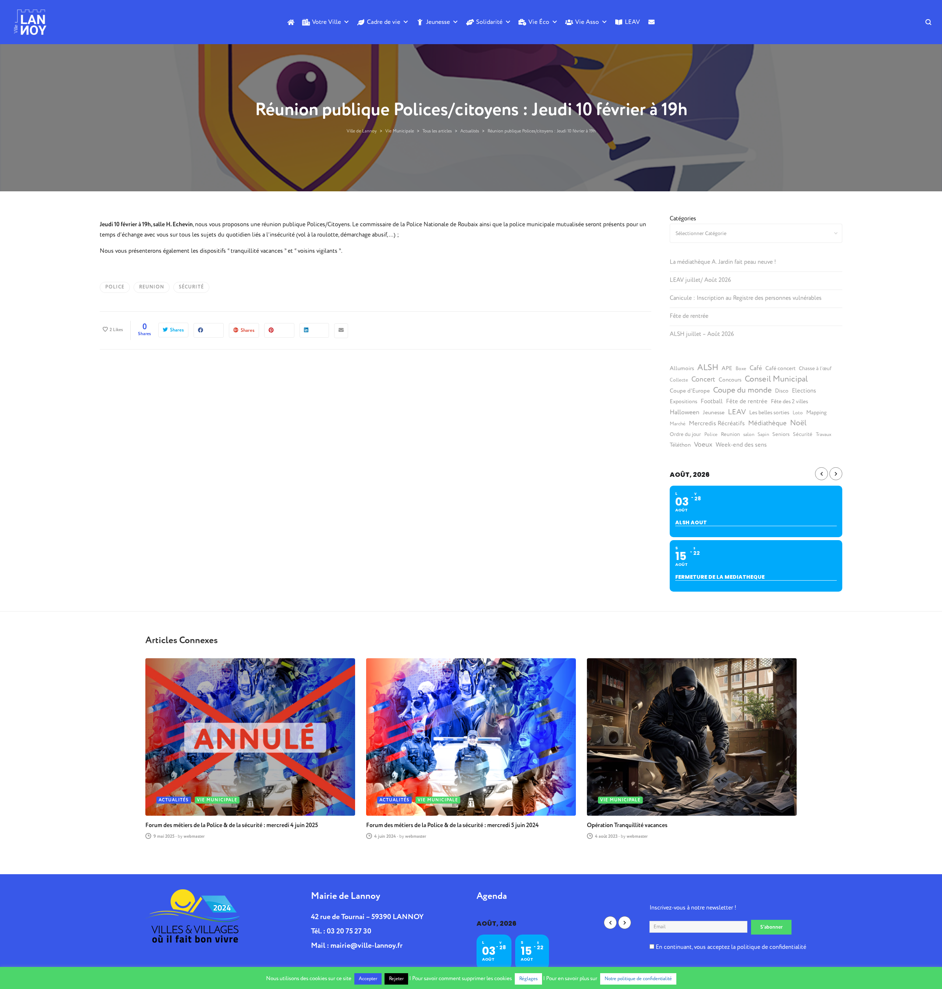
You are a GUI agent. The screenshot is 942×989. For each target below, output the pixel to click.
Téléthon (680, 445)
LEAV (632, 22)
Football (712, 401)
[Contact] (651, 34)
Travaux (823, 434)
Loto (798, 413)
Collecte (679, 380)
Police (114, 287)
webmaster (194, 836)
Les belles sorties (769, 412)
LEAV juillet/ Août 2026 (700, 280)
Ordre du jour (685, 434)
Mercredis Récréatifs (717, 423)
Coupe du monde (742, 390)
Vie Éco (538, 22)
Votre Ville (326, 22)
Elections (804, 390)
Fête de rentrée (689, 316)
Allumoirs (682, 368)
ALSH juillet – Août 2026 (702, 334)
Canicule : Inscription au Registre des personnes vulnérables (746, 298)
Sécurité (191, 287)
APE (727, 368)
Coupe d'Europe (690, 390)
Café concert (780, 368)
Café (756, 368)
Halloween (685, 412)
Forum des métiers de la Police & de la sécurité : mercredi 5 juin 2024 (452, 825)
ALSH (707, 367)
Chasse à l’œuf (815, 368)
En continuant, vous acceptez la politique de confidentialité (730, 947)
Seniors (781, 434)
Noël (798, 423)
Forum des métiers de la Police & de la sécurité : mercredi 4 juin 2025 (231, 825)
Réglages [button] (528, 979)
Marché (678, 424)
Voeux (703, 444)
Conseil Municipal (776, 379)
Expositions (683, 401)
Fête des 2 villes (789, 401)
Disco (782, 390)
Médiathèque (767, 423)
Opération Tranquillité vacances (627, 825)
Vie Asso (587, 22)
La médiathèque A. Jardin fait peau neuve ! (723, 262)
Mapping (816, 412)
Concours (730, 379)
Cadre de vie (383, 22)
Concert (703, 379)
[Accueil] (290, 22)
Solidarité (489, 22)
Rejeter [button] (396, 979)
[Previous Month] (821, 473)
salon (748, 434)
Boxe (741, 369)
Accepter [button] (368, 979)
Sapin (763, 434)
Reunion (151, 287)
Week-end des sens (741, 445)
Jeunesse (438, 22)
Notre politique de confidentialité (638, 979)
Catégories (683, 218)
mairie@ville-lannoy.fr (366, 945)
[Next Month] (835, 473)
